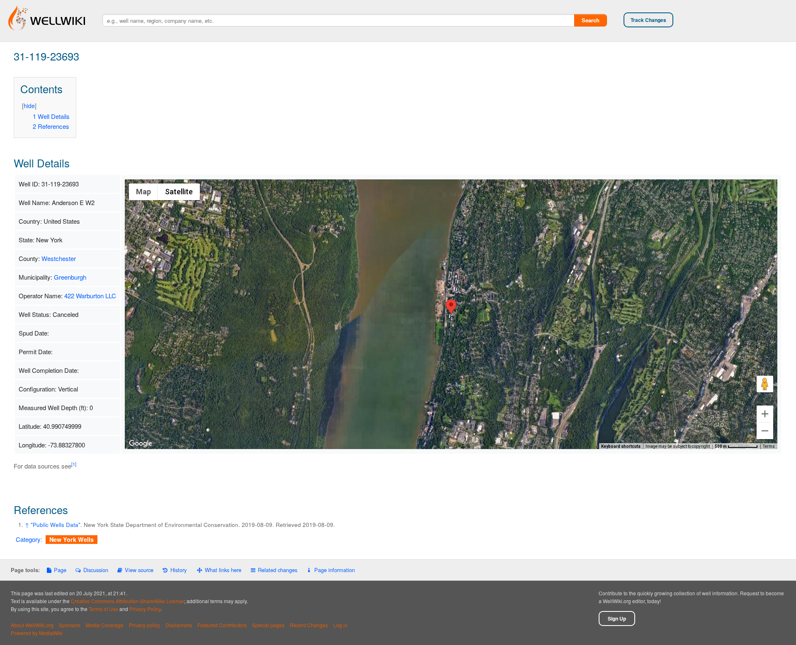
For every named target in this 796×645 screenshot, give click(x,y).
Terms (769, 446)
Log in (340, 624)
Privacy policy (144, 624)
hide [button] (29, 105)
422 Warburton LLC (90, 295)
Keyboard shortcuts (621, 446)
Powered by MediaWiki (37, 632)
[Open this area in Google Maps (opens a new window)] (140, 443)
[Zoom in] (765, 414)
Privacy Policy (144, 608)
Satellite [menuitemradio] (179, 191)
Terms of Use (103, 608)
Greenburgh (70, 277)
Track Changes (648, 20)
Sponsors (69, 624)
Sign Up (617, 618)
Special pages (268, 624)
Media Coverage (105, 624)
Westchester (58, 258)
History (178, 570)
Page (60, 570)
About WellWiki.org (32, 624)
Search (590, 20)
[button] (451, 306)
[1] (73, 464)
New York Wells (71, 539)
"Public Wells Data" (55, 525)
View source (139, 570)
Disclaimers (178, 624)
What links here (223, 570)
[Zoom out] (765, 431)
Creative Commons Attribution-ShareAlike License (127, 600)
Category (28, 539)
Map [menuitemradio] (143, 191)
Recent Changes (309, 624)
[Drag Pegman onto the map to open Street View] (765, 384)
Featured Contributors (222, 624)
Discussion (95, 570)
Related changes (277, 570)
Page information (334, 570)
